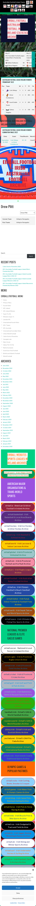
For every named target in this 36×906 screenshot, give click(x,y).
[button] (33, 870)
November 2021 (7, 382)
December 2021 (7, 379)
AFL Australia (7, 328)
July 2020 (5, 409)
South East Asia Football (10, 350)
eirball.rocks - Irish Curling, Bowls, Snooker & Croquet (18, 782)
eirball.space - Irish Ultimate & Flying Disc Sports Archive (18, 620)
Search (3, 253)
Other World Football (9, 333)
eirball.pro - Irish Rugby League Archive (18, 571)
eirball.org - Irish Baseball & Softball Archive (18, 536)
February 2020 (7, 419)
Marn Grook (6, 342)
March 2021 (6, 392)
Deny (18, 893)
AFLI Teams (6, 325)
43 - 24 (24, 140)
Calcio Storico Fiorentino (10, 336)
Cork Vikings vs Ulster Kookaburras (14, 142)
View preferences (18, 898)
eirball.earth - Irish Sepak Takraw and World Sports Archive (18, 611)
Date (5, 136)
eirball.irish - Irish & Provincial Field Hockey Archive (18, 667)
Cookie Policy (13, 902)
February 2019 (7, 441)
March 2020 (6, 417)
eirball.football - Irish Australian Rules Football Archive (18, 579)
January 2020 (7, 422)
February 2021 (7, 395)
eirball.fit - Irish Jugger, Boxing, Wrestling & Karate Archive (18, 834)
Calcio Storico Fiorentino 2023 (12, 266)
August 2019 (7, 433)
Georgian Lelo (7, 339)
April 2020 (6, 414)
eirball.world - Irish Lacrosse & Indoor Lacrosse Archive (18, 544)
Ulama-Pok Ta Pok (8, 345)
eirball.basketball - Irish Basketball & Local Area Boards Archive (18, 517)
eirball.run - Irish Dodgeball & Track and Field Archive (18, 825)
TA (33, 86)
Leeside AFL (6, 319)
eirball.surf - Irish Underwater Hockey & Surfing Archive (18, 851)
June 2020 (6, 411)
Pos (3, 86)
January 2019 (7, 444)
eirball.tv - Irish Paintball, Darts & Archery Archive (18, 860)
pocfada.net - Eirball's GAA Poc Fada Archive (18, 739)
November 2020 (7, 400)
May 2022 (6, 376)
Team (8, 86)
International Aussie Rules (11, 322)
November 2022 (7, 368)
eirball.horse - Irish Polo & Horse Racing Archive (18, 808)
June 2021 (6, 387)
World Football (7, 356)
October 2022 (7, 371)
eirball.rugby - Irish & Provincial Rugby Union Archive (18, 658)
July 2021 (5, 384)
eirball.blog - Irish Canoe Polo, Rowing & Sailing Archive (18, 799)
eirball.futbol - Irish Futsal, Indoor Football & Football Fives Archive (18, 602)
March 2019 (6, 438)
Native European (8, 348)
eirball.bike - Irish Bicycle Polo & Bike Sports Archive (18, 817)
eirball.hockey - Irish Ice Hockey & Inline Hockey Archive (18, 527)
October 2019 (7, 427)
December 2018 (7, 446)
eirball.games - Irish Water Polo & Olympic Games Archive (18, 790)
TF (29, 86)
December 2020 (7, 398)
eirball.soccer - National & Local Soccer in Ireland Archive (18, 649)
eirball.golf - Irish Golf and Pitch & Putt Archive (18, 684)
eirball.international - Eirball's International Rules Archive (18, 748)
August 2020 (7, 406)
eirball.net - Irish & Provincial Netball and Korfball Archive (18, 562)
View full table (30, 116)
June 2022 (6, 373)
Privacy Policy (21, 902)
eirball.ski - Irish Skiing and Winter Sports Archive (18, 843)
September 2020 (8, 403)
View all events (30, 148)
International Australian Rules (12, 331)
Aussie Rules (7, 305)
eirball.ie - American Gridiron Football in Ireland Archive (18, 507)
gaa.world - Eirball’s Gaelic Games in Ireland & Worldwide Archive (18, 703)
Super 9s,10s (7, 314)
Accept (18, 888)
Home (5, 300)
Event (14, 136)
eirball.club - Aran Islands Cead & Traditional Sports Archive (18, 757)
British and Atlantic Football (11, 353)
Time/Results (24, 136)
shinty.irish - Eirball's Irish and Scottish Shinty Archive (18, 730)
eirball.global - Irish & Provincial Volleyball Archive (18, 553)
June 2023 (6, 365)
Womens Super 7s (8, 317)
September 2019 (8, 430)
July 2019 (5, 435)
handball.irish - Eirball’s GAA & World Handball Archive (18, 713)
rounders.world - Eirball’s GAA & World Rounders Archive (18, 722)
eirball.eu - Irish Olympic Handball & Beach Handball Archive (18, 590)
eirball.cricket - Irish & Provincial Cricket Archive (18, 675)
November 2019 (7, 425)
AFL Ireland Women (9, 311)
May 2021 (6, 390)
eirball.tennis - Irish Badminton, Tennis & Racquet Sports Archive (18, 693)
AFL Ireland (6, 308)
